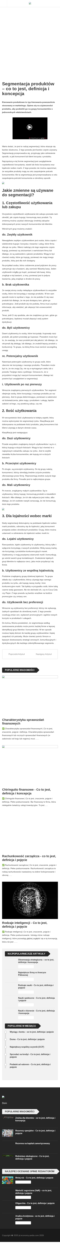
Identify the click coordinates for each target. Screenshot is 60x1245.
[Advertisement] (30, 38)
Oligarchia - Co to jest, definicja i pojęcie (35, 1200)
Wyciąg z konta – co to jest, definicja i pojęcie (32, 1028)
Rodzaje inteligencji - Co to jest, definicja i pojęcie (24, 921)
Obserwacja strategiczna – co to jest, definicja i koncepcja (36, 957)
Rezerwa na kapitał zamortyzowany (32, 1140)
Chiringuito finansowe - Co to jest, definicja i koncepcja (26, 791)
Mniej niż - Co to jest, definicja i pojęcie (34, 1174)
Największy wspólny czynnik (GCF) (27, 1043)
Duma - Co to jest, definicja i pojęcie (27, 1036)
